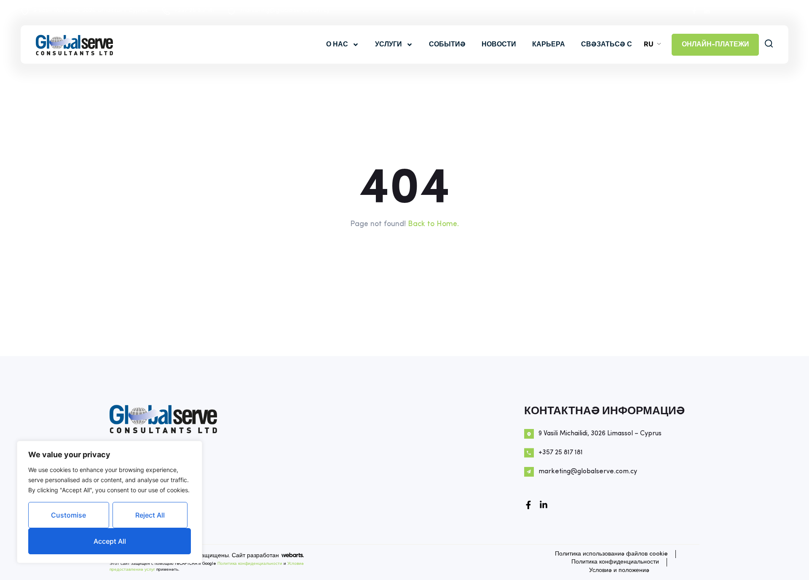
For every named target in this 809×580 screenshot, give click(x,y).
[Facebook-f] (528, 505)
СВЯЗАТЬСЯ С (606, 44)
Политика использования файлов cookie (611, 554)
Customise (68, 515)
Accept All (110, 541)
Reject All (150, 515)
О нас (337, 44)
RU (649, 44)
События (447, 44)
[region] (109, 502)
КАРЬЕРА (548, 44)
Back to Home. (433, 224)
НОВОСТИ (499, 44)
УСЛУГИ (388, 44)
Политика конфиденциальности (249, 563)
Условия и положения (619, 570)
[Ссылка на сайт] (543, 505)
